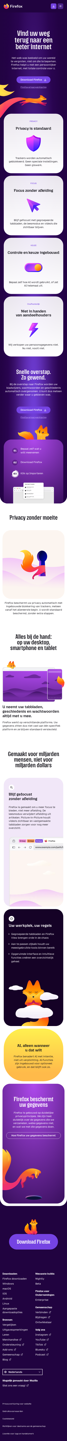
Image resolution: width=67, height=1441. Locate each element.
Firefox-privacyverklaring (33, 87)
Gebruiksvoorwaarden (12, 1411)
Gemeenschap (11, 1354)
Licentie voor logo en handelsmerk (18, 1434)
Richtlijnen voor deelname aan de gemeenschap (23, 1426)
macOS (6, 1288)
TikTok (39, 1344)
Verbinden (41, 1312)
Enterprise (41, 1299)
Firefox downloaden (53, 6)
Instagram (41, 1334)
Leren (5, 1334)
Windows (8, 1283)
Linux (5, 1303)
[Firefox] (13, 6)
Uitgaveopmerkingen (15, 1329)
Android (7, 1298)
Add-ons (7, 1349)
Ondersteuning (11, 1344)
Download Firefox (31, 79)
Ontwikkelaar (43, 1322)
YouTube (40, 1339)
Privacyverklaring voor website (16, 1404)
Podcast (40, 1354)
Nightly (39, 1278)
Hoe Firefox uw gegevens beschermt (33, 1135)
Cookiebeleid (8, 1419)
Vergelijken (9, 1324)
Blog (5, 1359)
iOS (4, 1293)
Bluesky (40, 1349)
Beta (38, 1283)
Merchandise (10, 1339)
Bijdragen (41, 1317)
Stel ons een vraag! (13, 1385)
